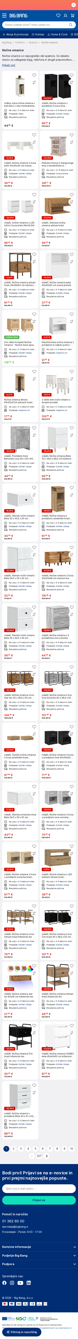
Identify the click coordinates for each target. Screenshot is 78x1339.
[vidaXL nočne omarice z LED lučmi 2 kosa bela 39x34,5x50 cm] (20, 219)
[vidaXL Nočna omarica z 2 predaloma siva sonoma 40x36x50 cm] (58, 632)
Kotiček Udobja (62, 114)
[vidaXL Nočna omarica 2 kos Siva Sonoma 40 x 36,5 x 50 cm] (58, 692)
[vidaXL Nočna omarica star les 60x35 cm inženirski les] (20, 991)
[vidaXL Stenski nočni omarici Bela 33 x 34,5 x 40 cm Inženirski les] (20, 632)
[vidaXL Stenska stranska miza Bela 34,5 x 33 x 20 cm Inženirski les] (20, 811)
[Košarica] (72, 15)
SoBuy (21, 114)
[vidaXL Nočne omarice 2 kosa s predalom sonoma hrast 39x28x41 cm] (20, 871)
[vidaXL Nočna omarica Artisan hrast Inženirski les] (58, 991)
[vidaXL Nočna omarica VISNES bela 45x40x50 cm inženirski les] (58, 1050)
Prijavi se (39, 1200)
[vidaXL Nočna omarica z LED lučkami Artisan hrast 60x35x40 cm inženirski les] (58, 871)
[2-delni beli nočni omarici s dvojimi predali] (58, 394)
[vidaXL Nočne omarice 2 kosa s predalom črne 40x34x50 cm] (58, 752)
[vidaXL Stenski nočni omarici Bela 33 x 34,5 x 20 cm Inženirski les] (20, 513)
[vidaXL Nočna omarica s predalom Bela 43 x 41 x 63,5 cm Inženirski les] (20, 1110)
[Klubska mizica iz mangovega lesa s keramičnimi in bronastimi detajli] (58, 160)
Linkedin (28, 1283)
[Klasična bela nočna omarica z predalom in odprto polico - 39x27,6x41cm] (58, 338)
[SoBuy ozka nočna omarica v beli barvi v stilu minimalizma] (20, 100)
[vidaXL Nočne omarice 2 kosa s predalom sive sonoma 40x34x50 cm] (58, 811)
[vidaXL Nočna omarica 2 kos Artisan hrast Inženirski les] (20, 931)
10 (71, 1148)
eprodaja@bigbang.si (15, 1226)
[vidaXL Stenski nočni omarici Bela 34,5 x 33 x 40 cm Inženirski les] (20, 572)
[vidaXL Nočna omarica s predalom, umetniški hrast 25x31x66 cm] (58, 513)
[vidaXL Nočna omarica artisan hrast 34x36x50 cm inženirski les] (20, 279)
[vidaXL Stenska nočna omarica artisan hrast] (58, 219)
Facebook (4, 1283)
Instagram (12, 1283)
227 (39, 1155)
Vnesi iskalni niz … (28, 24)
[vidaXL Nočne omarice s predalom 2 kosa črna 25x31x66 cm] (58, 100)
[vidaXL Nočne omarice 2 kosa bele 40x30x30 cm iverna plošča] (20, 160)
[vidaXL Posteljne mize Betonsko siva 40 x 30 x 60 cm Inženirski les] (20, 453)
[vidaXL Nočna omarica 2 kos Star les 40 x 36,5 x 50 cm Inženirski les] (20, 692)
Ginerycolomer (62, 173)
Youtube (20, 1283)
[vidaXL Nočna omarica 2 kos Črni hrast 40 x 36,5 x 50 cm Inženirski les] (58, 931)
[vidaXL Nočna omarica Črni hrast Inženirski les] (20, 1050)
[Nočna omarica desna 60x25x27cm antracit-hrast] (20, 394)
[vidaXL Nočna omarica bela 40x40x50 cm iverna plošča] (58, 279)
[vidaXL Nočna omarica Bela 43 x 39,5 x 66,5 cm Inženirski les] (58, 453)
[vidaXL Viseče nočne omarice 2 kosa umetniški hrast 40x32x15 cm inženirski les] (20, 752)
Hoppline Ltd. (62, 353)
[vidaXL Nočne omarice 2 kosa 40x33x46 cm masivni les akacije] (58, 572)
